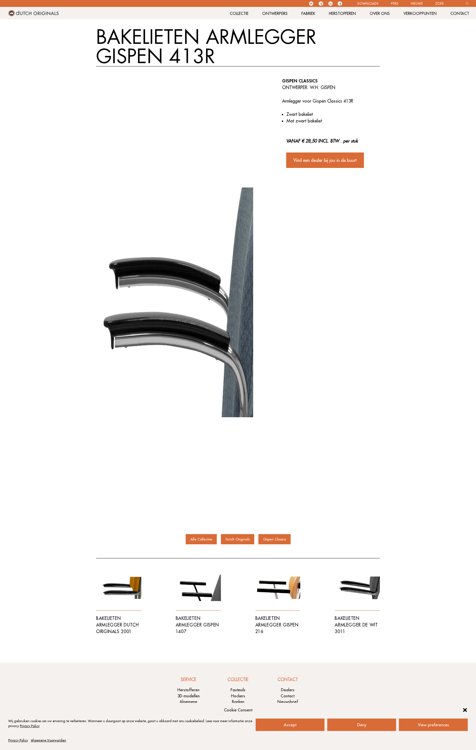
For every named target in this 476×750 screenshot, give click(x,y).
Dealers (287, 689)
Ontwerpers (275, 13)
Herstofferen (342, 13)
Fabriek (308, 13)
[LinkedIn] (330, 3)
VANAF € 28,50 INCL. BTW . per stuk (322, 141)
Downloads (367, 4)
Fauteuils (238, 689)
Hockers (238, 695)
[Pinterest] (340, 3)
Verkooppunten (420, 13)
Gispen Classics (274, 539)
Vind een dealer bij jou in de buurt (325, 160)
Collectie (239, 13)
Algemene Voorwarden (48, 740)
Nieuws (417, 4)
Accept (290, 724)
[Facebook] (321, 3)
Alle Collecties (201, 539)
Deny (361, 724)
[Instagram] (311, 3)
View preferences (433, 724)
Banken (238, 701)
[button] (465, 710)
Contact (459, 13)
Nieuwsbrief (287, 701)
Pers (394, 4)
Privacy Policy (30, 726)
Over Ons (380, 13)
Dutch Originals (238, 539)
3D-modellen (188, 695)
